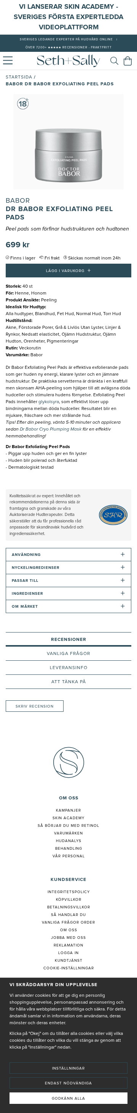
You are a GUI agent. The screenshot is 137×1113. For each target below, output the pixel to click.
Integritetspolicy (69, 892)
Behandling (68, 848)
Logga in (68, 953)
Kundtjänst (69, 960)
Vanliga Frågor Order (68, 922)
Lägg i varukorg (68, 270)
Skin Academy (68, 818)
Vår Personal (69, 856)
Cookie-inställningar (68, 968)
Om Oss (68, 930)
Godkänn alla (68, 1098)
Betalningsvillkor (68, 907)
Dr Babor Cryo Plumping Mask (50, 429)
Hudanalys (68, 841)
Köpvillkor (68, 900)
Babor (18, 200)
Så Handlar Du (68, 915)
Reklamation (68, 945)
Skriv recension (35, 706)
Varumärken (68, 833)
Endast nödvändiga (68, 1083)
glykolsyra (48, 402)
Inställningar (68, 1068)
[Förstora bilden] (68, 141)
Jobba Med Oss (68, 938)
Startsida (19, 77)
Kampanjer (68, 810)
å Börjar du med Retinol (69, 826)
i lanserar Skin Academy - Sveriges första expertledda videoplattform (68, 17)
